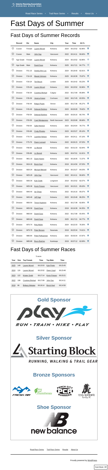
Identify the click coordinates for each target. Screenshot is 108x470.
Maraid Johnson (40, 76)
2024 (13, 270)
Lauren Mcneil (39, 49)
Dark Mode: (99, 467)
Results (75, 13)
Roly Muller (38, 225)
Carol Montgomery (41, 120)
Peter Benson (39, 230)
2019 (13, 285)
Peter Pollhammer (41, 236)
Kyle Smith (38, 181)
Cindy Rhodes (39, 131)
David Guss (38, 65)
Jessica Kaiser (39, 98)
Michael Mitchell (40, 170)
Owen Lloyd (51, 270)
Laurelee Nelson (40, 137)
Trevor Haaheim (40, 203)
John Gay (37, 54)
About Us (89, 13)
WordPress (92, 460)
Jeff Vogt (37, 197)
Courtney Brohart (40, 93)
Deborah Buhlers (40, 109)
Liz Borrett (38, 148)
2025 (13, 265)
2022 (13, 280)
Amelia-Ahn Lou (40, 71)
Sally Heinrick (39, 126)
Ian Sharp (38, 192)
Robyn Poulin (39, 104)
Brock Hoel (38, 164)
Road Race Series (34, 13)
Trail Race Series (57, 13)
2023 (13, 275)
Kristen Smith (28, 275)
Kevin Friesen (39, 186)
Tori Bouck (38, 82)
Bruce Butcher (39, 241)
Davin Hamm (39, 159)
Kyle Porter (51, 265)
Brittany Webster (29, 285)
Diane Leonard (39, 142)
